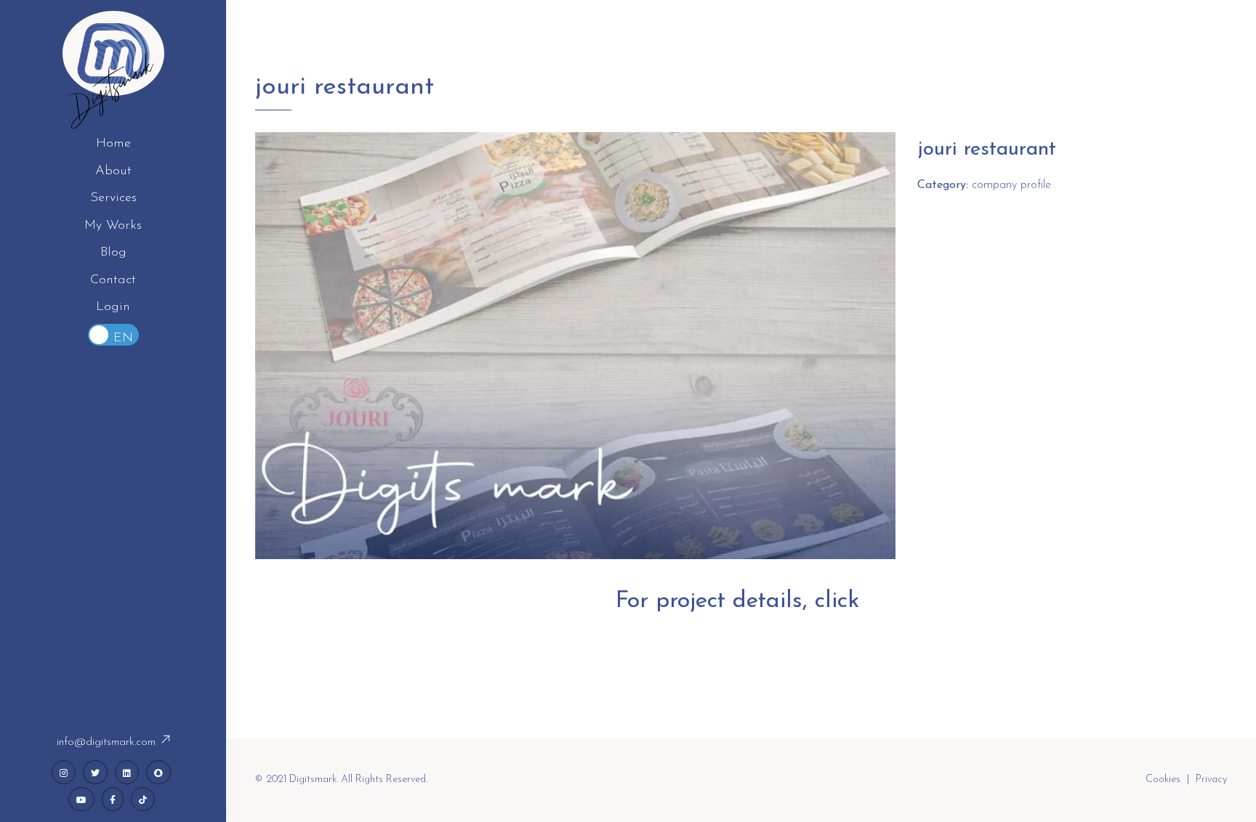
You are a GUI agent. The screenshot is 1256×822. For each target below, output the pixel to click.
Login (113, 307)
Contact (113, 280)
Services (113, 198)
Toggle (113, 335)
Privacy (1211, 779)
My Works (113, 225)
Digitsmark (113, 87)
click (840, 601)
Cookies (1163, 779)
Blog (113, 252)
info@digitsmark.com (108, 742)
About (113, 171)
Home (113, 143)
